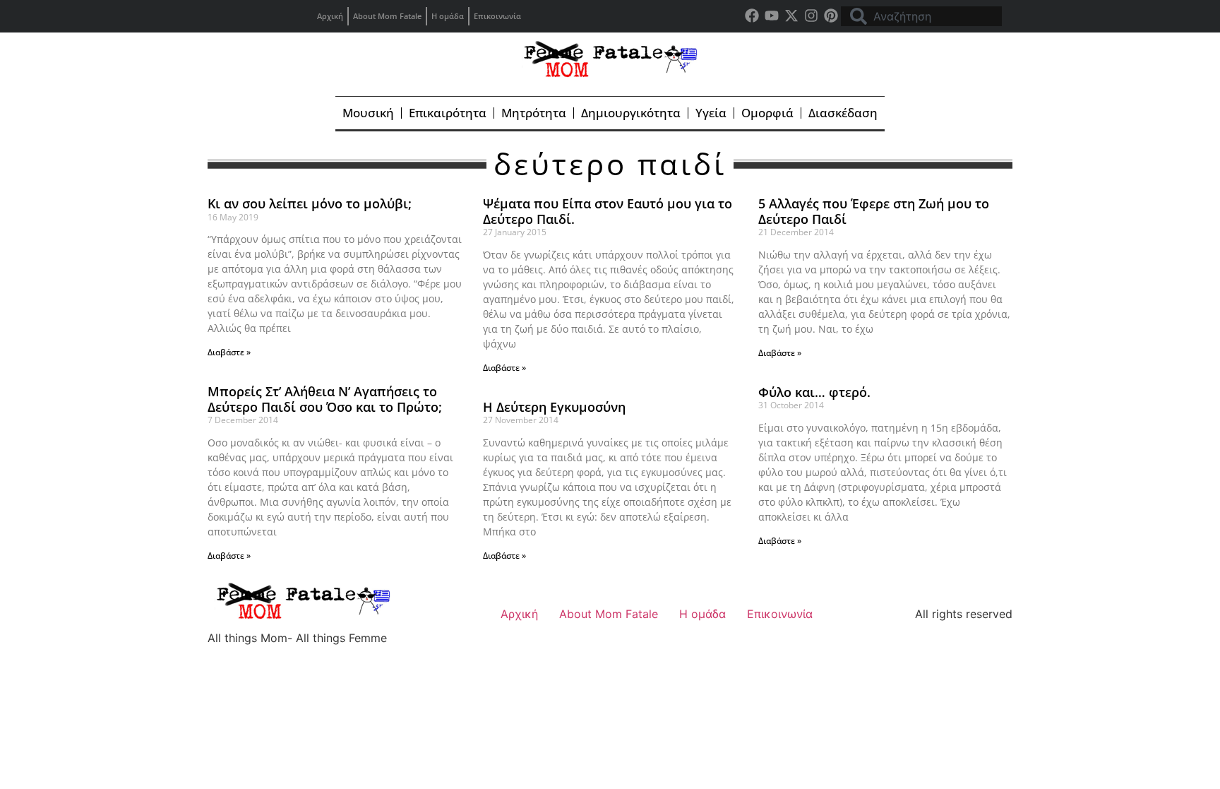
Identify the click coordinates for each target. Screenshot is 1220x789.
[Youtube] (772, 15)
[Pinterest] (831, 15)
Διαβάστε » (229, 352)
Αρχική (330, 16)
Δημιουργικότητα (631, 113)
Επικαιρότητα (447, 113)
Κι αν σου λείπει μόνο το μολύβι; (310, 203)
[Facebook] (752, 15)
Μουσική (368, 113)
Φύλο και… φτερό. (814, 392)
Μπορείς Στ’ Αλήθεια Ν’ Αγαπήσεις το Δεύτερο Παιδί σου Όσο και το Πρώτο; (325, 399)
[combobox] (921, 16)
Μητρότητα (533, 113)
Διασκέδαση (843, 113)
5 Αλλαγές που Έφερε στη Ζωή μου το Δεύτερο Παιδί (873, 211)
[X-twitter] (791, 15)
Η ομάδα (447, 16)
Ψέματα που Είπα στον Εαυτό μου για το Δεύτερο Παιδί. (607, 211)
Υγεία (710, 113)
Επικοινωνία (497, 16)
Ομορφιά (767, 113)
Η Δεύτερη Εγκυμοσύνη (554, 406)
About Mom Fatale (387, 16)
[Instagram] (811, 15)
